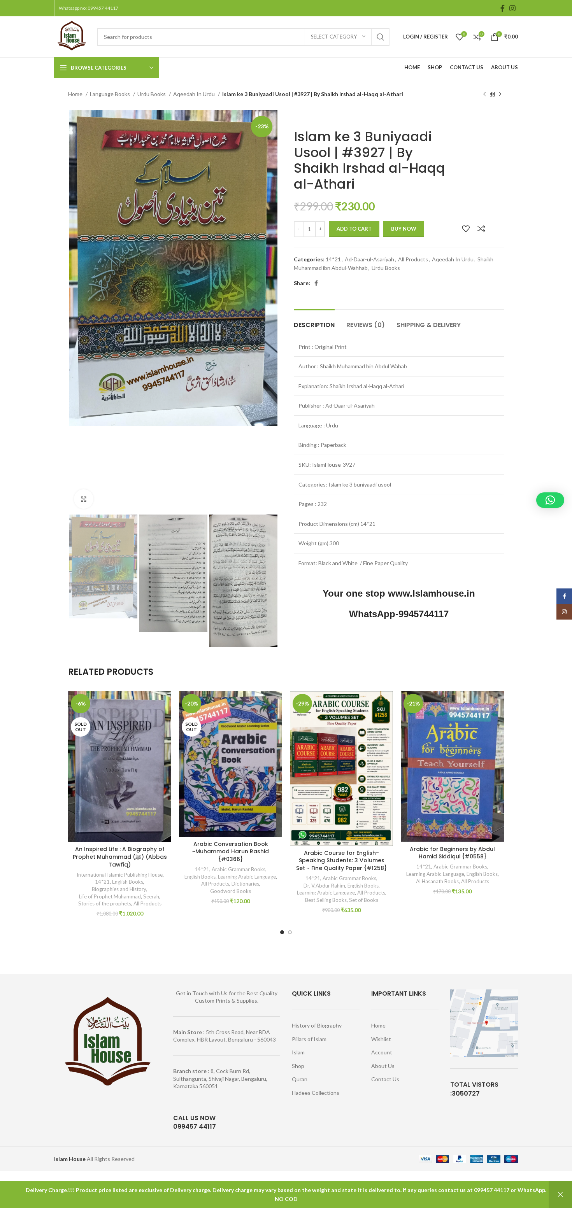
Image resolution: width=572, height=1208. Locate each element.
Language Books (110, 94)
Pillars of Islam (309, 1039)
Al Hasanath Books (437, 881)
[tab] (314, 321)
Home (76, 94)
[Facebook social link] (502, 8)
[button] (550, 500)
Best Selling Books (326, 900)
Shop (298, 1066)
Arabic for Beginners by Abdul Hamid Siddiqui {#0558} (452, 853)
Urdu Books (152, 94)
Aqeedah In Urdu (194, 94)
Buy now (403, 229)
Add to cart (354, 229)
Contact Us (385, 1079)
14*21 (333, 259)
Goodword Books (230, 891)
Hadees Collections (315, 1092)
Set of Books (363, 900)
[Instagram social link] (512, 8)
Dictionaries (245, 884)
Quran (299, 1079)
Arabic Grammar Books (238, 869)
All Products (413, 259)
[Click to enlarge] (83, 499)
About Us (383, 1066)
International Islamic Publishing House (119, 875)
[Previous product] (484, 94)
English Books (127, 882)
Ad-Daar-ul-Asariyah (369, 259)
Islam (298, 1052)
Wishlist (381, 1039)
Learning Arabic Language (247, 877)
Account (381, 1052)
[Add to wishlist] (466, 229)
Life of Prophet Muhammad (110, 896)
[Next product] (500, 94)
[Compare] (481, 229)
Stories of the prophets (104, 903)
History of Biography (317, 1025)
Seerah (151, 896)
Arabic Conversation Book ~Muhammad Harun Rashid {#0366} (230, 851)
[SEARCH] (381, 37)
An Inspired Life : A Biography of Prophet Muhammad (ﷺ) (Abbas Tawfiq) (120, 856)
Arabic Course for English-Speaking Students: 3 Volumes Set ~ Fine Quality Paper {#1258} (341, 860)
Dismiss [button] (560, 1194)
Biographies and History (119, 889)
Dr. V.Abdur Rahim (324, 885)
